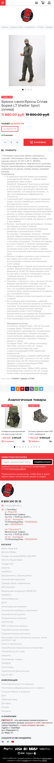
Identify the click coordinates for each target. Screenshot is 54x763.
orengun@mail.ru (13, 505)
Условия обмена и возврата (15, 692)
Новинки (6, 655)
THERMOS (6, 595)
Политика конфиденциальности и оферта (22, 688)
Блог (3, 695)
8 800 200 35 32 (11, 501)
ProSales (25, 760)
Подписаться (42, 462)
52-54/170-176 (9, 129)
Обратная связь (9, 699)
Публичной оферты (17, 469)
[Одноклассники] (18, 389)
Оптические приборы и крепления (19, 610)
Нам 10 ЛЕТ (7, 675)
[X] (27, 389)
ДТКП (4, 602)
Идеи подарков (9, 548)
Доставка (6, 703)
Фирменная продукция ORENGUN (18, 591)
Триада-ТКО (7, 564)
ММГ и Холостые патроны (14, 626)
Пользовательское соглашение (17, 684)
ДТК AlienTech (8, 587)
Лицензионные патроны (13, 618)
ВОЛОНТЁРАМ (8, 552)
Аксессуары (7, 667)
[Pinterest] (22, 389)
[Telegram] (41, 389)
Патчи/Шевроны (9, 599)
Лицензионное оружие (13, 614)
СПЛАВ (31, 378)
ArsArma (5, 568)
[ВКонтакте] (13, 389)
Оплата (5, 707)
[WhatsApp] (36, 389)
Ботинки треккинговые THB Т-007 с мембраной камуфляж (40, 433)
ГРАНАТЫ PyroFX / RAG (13, 651)
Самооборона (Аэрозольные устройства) (22, 648)
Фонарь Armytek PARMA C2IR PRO (18, 556)
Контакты (6, 711)
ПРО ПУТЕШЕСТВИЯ (12, 560)
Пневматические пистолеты (15, 633)
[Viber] (32, 389)
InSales (44, 760)
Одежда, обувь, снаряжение (15, 583)
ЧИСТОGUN (7, 622)
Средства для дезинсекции (15, 671)
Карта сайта (47, 758)
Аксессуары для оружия (13, 606)
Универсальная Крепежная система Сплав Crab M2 (13, 432)
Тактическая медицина (13, 579)
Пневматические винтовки (15, 630)
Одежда (23, 378)
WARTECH (6, 571)
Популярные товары (11, 659)
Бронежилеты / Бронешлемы (16, 575)
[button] (23, 89)
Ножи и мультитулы (11, 644)
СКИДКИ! (15, 378)
